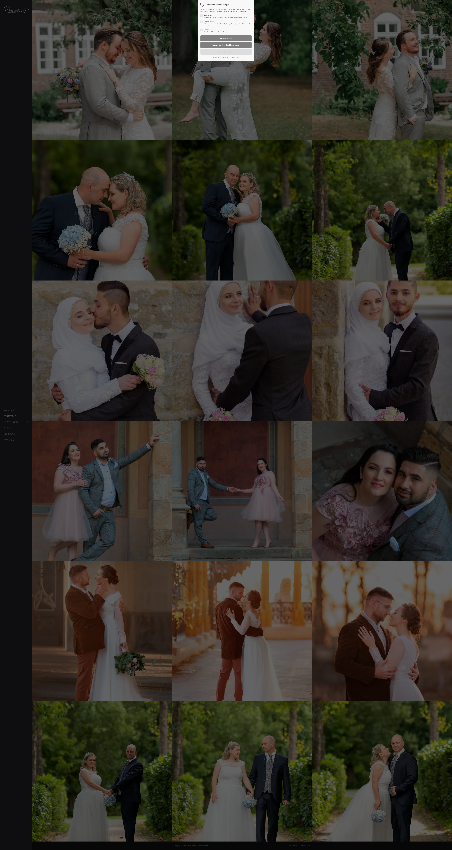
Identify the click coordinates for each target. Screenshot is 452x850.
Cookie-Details (235, 57)
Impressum (225, 57)
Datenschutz (217, 57)
